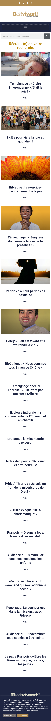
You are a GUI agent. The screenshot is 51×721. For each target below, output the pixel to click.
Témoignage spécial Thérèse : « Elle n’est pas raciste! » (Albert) (25, 390)
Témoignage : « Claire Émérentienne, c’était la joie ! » (25, 87)
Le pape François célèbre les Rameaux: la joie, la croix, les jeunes (25, 660)
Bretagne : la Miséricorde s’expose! (25, 441)
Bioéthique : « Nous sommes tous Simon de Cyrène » (25, 365)
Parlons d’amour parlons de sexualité (25, 293)
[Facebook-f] (19, 3)
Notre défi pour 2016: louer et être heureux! (25, 463)
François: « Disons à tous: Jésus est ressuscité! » (25, 534)
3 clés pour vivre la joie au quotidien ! (25, 139)
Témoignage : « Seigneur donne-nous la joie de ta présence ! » (25, 241)
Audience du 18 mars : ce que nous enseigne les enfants (25, 559)
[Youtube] (27, 3)
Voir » (25, 98)
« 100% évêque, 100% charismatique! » (25, 512)
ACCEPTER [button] (23, 715)
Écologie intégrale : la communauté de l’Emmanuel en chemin (25, 416)
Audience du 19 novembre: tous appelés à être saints (25, 636)
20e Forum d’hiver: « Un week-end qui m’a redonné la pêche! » (25, 585)
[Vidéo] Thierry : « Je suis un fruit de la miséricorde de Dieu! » (25, 487)
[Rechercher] (47, 36)
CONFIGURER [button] (9, 715)
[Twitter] (23, 3)
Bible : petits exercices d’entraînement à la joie (25, 189)
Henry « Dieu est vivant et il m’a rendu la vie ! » (25, 343)
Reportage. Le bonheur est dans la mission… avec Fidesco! (25, 611)
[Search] (31, 3)
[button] (26, 27)
